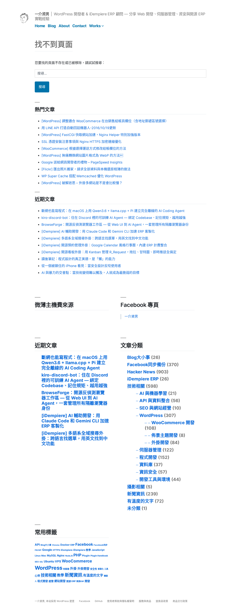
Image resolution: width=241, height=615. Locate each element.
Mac (43, 555)
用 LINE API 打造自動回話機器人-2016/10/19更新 (78, 128)
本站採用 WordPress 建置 (60, 601)
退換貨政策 (162, 601)
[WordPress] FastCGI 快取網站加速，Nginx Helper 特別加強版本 (91, 135)
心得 (37, 575)
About (64, 25)
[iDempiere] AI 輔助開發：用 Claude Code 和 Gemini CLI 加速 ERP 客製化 (98, 231)
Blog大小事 (138, 357)
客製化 (101, 569)
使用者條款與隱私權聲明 (120, 601)
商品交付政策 (180, 601)
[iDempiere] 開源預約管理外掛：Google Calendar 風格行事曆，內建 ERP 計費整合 (104, 245)
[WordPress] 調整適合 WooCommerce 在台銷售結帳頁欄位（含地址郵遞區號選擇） (104, 121)
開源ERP (80, 581)
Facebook (84, 544)
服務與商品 (145, 601)
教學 (60, 575)
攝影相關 (136, 486)
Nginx (61, 555)
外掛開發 (160, 442)
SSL (41, 562)
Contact (79, 25)
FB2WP (38, 550)
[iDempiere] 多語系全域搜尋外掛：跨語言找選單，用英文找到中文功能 (94, 238)
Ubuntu (49, 561)
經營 (51, 581)
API (37, 544)
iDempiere (67, 550)
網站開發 (60, 581)
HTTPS (56, 550)
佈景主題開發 (164, 435)
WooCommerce (77, 561)
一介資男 (42, 14)
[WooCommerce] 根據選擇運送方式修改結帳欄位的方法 (83, 149)
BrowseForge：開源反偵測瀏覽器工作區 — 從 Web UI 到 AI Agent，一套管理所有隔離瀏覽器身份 (115, 225)
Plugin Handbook (99, 555)
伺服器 (66, 569)
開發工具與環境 (154, 479)
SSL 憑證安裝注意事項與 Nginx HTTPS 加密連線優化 (81, 142)
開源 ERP (71, 581)
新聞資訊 (136, 493)
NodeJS (69, 556)
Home (40, 25)
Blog (52, 25)
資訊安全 (148, 472)
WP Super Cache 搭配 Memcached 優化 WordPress (81, 176)
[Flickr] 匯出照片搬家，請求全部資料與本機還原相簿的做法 (86, 169)
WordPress (151, 415)
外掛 (73, 568)
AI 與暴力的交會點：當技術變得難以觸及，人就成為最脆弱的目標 (90, 273)
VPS (58, 561)
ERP (72, 545)
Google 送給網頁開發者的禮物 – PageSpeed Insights (81, 162)
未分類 (133, 508)
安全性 (93, 569)
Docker (65, 544)
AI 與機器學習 (153, 393)
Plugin (86, 555)
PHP (77, 555)
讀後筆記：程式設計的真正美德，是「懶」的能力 (78, 259)
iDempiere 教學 (82, 550)
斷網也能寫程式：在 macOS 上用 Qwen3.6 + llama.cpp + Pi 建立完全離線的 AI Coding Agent (113, 211)
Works (95, 25)
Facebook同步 (100, 545)
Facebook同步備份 (146, 364)
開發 (87, 581)
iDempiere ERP (143, 378)
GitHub (99, 601)
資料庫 (146, 464)
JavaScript (98, 549)
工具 (106, 569)
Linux (38, 555)
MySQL (51, 555)
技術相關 (136, 386)
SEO (37, 562)
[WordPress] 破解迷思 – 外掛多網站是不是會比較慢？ (81, 183)
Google (47, 550)
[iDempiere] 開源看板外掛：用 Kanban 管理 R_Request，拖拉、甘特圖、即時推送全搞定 (108, 252)
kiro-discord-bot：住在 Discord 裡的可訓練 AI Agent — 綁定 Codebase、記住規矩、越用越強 (113, 218)
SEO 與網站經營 (155, 408)
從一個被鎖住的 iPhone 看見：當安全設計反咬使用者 (81, 266)
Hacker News (141, 371)
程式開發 (148, 457)
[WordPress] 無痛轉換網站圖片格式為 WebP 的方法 (82, 155)
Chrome (56, 545)
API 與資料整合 (154, 400)
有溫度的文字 (140, 501)
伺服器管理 (150, 450)
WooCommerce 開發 (173, 422)
